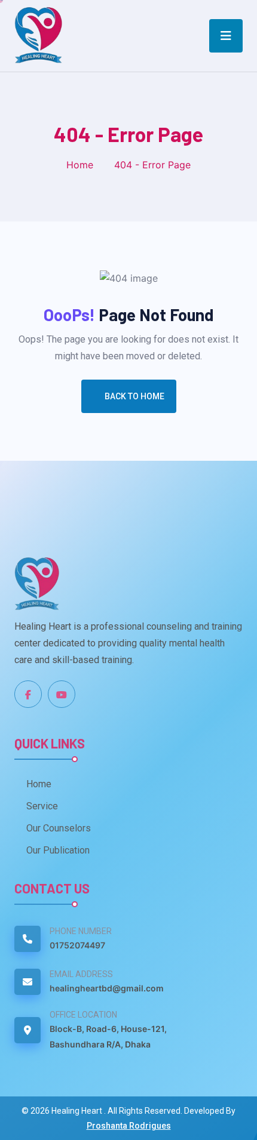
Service (42, 806)
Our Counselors (58, 828)
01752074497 (77, 945)
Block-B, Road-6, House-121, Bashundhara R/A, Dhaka (108, 1036)
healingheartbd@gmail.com (107, 988)
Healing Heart (77, 1111)
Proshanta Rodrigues (129, 1125)
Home (79, 165)
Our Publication (58, 850)
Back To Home (134, 396)
